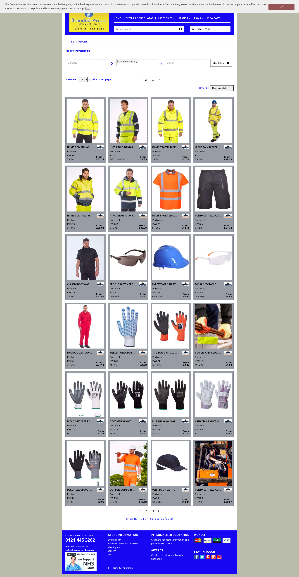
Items (201, 29)
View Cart (213, 18)
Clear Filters (218, 63)
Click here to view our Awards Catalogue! (167, 556)
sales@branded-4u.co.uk (79, 549)
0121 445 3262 (80, 540)
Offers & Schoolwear (139, 18)
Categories (165, 18)
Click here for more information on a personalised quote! (170, 541)
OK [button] (281, 6)
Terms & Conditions (122, 568)
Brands (183, 18)
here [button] (87, 8)
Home (117, 18)
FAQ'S (197, 18)
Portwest (82, 42)
